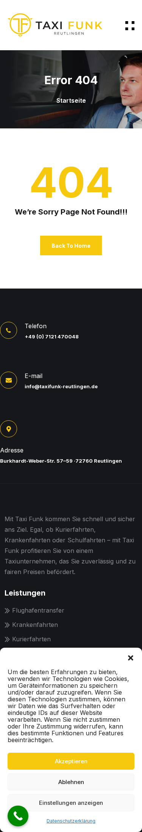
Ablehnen (71, 782)
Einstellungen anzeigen (71, 802)
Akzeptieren (71, 761)
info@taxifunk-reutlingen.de (61, 386)
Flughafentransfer (38, 610)
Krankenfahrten (35, 624)
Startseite (71, 100)
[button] (130, 657)
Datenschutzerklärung (71, 821)
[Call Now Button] (18, 816)
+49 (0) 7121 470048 (52, 336)
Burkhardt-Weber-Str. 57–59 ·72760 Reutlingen (61, 461)
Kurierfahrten (31, 639)
